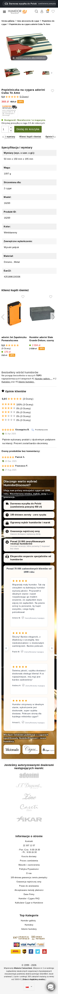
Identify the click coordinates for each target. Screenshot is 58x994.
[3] (12, 97)
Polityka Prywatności (29, 869)
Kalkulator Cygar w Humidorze (29, 903)
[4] (15, 97)
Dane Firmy (29, 894)
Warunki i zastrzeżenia (29, 865)
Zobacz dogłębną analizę (33, 979)
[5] (18, 97)
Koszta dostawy (29, 856)
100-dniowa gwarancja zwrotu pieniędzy (29, 877)
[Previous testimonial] (6, 648)
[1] (7, 97)
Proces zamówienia (29, 861)
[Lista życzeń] (53, 12)
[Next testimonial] (52, 648)
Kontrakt (29, 841)
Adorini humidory (26, 382)
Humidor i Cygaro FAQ (29, 898)
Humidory (6, 382)
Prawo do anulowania (29, 886)
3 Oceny (24, 97)
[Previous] (3, 137)
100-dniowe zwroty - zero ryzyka (28, 514)
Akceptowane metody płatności (29, 890)
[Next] (55, 137)
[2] (9, 97)
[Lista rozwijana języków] (29, 986)
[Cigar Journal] (30, 749)
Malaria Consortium (23, 968)
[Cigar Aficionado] (12, 749)
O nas (29, 873)
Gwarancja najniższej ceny (25, 531)
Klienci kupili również (30, 137)
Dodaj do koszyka (28, 129)
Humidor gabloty (43, 379)
